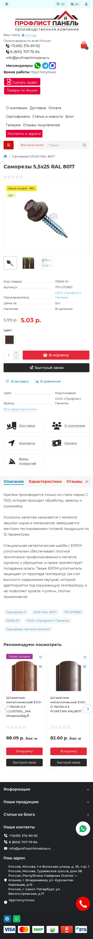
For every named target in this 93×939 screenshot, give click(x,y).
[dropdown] (7, 4)
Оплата (54, 108)
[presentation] (5, 709)
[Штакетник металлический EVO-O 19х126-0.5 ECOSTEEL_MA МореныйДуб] (24, 673)
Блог (70, 116)
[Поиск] (84, 145)
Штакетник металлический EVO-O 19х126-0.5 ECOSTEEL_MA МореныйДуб (24, 707)
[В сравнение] (40, 666)
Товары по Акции (22, 90)
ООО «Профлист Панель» (68, 295)
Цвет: (8, 330)
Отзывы (77, 481)
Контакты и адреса (24, 134)
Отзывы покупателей (41, 125)
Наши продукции (21, 802)
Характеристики (45, 481)
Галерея (13, 125)
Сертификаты (18, 116)
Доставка (38, 108)
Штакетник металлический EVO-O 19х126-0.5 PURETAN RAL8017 (68, 704)
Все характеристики (20, 409)
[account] (86, 4)
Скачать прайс (24, 82)
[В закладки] (40, 657)
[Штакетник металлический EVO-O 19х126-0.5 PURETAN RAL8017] (68, 673)
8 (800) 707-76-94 (24, 52)
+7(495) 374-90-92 (24, 46)
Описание (14, 481)
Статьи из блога (19, 814)
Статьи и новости (47, 116)
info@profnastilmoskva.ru (27, 58)
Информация (17, 789)
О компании (16, 108)
